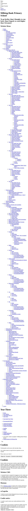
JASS (12, 225)
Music (10, 322)
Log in (2, 8)
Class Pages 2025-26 (10, 50)
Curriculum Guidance (16, 209)
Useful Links (9, 402)
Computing (11, 310)
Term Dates (8, 385)
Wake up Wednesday (13, 357)
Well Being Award (10, 374)
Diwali (15, 72)
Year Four (11, 150)
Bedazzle (11, 351)
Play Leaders (11, 196)
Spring (15, 161)
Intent (12, 233)
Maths (12, 102)
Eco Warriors (11, 197)
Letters (10, 353)
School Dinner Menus (10, 387)
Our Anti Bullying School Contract (16, 337)
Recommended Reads (19, 257)
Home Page (3, 9)
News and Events (12, 344)
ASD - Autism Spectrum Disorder (16, 368)
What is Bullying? (12, 331)
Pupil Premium (9, 364)
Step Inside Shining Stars (16, 52)
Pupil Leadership (9, 190)
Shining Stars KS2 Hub (14, 134)
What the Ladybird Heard (19, 85)
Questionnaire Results (13, 339)
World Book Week (18, 79)
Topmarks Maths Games (16, 129)
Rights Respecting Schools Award (13, 328)
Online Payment (9, 390)
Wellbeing (8, 341)
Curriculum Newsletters (14, 214)
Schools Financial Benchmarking (13, 376)
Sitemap (5, 432)
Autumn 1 (19, 159)
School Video (9, 40)
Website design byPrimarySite (10, 439)
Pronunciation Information (19, 239)
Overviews (13, 247)
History (10, 274)
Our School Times (10, 37)
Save (12, 509)
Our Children (6, 48)
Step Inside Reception (16, 70)
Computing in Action (15, 314)
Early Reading (17, 238)
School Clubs (14, 230)
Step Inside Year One (15, 95)
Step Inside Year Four (16, 151)
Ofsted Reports (9, 362)
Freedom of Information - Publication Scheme (16, 403)
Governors (8, 46)
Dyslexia (11, 371)
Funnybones (16, 84)
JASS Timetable (17, 228)
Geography (11, 265)
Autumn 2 (19, 160)
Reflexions (11, 354)
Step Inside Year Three (16, 143)
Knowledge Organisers (19, 256)
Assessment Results (10, 375)
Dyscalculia (11, 367)
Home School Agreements (11, 378)
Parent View (8, 401)
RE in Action (14, 305)
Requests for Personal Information (13, 373)
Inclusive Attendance (10, 382)
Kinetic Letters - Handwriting (17, 91)
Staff (10, 346)
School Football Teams (14, 396)
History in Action (15, 278)
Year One (11, 94)
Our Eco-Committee (18, 271)
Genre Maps (14, 234)
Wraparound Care (12, 398)
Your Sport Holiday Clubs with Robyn (14, 400)
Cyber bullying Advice (13, 333)
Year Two (11, 105)
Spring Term (14, 217)
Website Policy (6, 434)
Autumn (16, 158)
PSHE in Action (14, 263)
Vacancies (8, 47)
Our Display (16, 62)
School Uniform (9, 391)
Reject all (3, 456)
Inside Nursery (17, 63)
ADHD (10, 369)
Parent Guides (12, 338)
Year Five (11, 169)
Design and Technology (14, 283)
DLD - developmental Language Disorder (18, 370)
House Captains (12, 199)
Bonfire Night (17, 73)
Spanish (10, 315)
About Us (5, 30)
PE (9, 296)
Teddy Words (14, 90)
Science (10, 250)
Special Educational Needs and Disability (15, 365)
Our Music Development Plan (17, 325)
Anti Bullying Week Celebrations (16, 335)
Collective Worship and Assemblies (13, 204)
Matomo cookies (7, 485)
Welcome (8, 31)
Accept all (8, 456)
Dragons (16, 77)
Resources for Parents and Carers (16, 358)
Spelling (13, 104)
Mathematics (14, 212)
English (10, 231)
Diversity (11, 336)
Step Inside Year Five (16, 170)
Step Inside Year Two (16, 106)
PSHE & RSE (12, 258)
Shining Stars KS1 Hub (14, 51)
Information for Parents (8, 379)
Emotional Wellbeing (13, 348)
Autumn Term (14, 215)
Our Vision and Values (11, 32)
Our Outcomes (6, 360)
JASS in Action (17, 226)
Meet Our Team (9, 45)
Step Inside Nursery (15, 59)
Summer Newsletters (15, 56)
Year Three (11, 142)
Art (9, 292)
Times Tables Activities (19, 167)
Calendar (8, 386)
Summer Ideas (12, 342)
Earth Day (16, 81)
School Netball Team (13, 397)
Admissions (8, 36)
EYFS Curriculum (13, 207)
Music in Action (14, 327)
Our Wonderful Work (18, 255)
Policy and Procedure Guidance (13, 384)
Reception (11, 69)
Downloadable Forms (10, 389)
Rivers (15, 118)
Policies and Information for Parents (19, 260)
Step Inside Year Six (15, 182)
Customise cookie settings (16, 456)
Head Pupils (11, 191)
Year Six (10, 181)
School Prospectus (10, 35)
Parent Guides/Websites (14, 347)
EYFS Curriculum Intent (16, 208)
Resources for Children (14, 359)
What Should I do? (13, 332)
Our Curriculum (14, 252)
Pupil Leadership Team (14, 193)
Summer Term (14, 218)
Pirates (15, 75)
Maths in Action (14, 249)
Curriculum (8, 206)
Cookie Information (7, 433)
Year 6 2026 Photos (10, 202)
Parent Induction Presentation (12, 392)
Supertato (16, 78)
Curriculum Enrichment (14, 223)
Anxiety (10, 349)
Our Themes (17, 61)
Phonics (13, 101)
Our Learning (6, 203)
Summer (16, 163)
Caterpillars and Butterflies (20, 83)
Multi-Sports (11, 395)
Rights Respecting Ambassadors (15, 192)
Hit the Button (14, 132)
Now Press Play (14, 229)
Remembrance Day (18, 74)
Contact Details (9, 34)
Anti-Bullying (9, 330)
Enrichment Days (15, 224)
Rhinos (15, 117)
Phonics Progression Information (18, 243)
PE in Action (14, 300)
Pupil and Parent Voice (13, 220)
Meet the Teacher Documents (17, 96)
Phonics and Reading (16, 210)
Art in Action (14, 295)
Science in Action (15, 253)
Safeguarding (9, 380)
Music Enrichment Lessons (17, 57)
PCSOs (10, 198)
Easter (15, 80)
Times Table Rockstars (16, 133)
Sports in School (9, 201)
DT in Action (14, 287)
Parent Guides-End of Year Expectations (17, 219)
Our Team (5, 43)
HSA (7, 41)
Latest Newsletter (9, 381)
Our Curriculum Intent (13, 213)
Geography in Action (15, 268)
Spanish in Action (15, 319)
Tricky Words (14, 93)
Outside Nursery (17, 64)
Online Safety (9, 355)
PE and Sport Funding (11, 363)
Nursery (7, 38)
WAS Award (11, 343)
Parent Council (9, 42)
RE (9, 301)
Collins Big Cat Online (16, 131)
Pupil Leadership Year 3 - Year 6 (18, 194)
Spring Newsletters (15, 54)
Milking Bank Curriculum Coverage (16, 222)
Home (4, 29)
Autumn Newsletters (15, 53)
